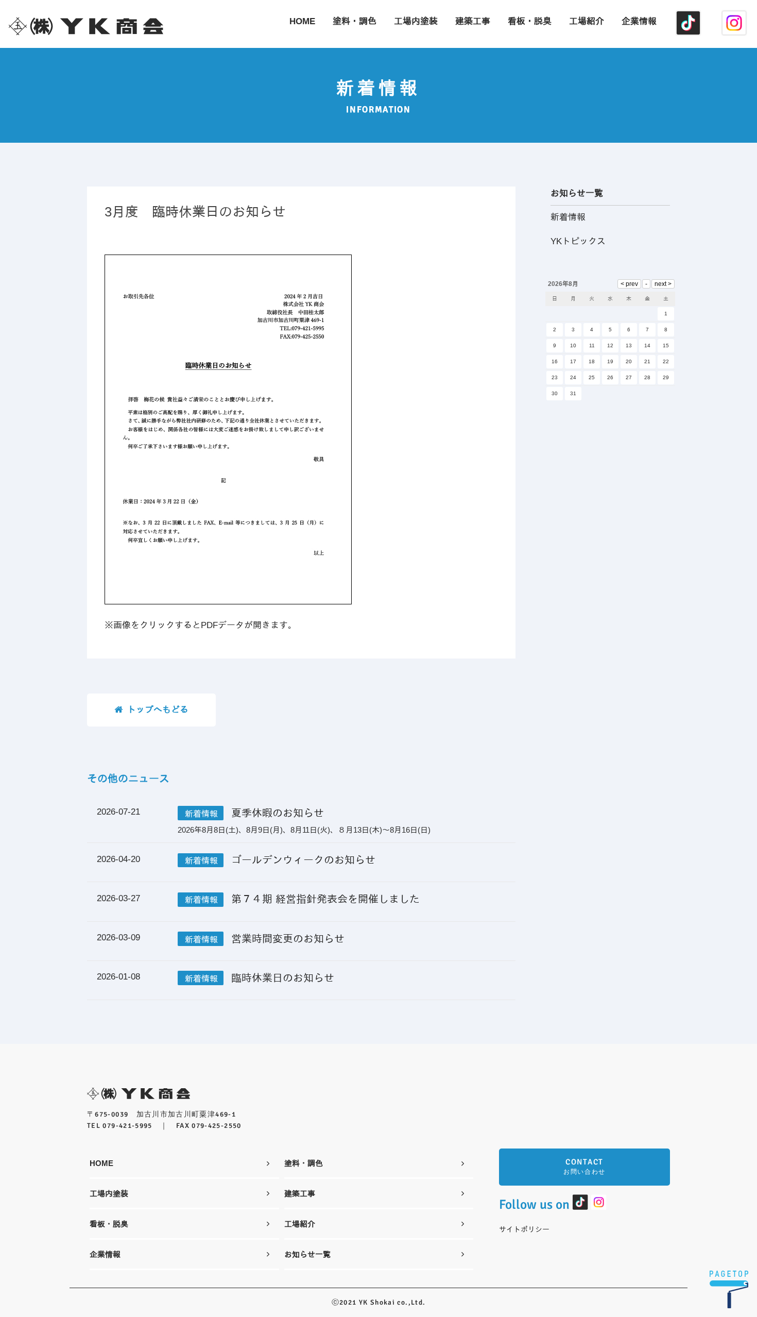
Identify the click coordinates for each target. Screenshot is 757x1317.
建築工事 (299, 1193)
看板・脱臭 (109, 1224)
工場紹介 (299, 1224)
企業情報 (105, 1254)
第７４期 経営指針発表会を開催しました (325, 899)
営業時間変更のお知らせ (288, 938)
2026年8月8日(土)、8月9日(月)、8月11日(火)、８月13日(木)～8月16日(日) (304, 829)
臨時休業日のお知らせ (282, 978)
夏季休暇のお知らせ (277, 813)
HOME (101, 1163)
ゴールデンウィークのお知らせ (303, 860)
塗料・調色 (303, 1163)
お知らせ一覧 (307, 1254)
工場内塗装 (109, 1193)
